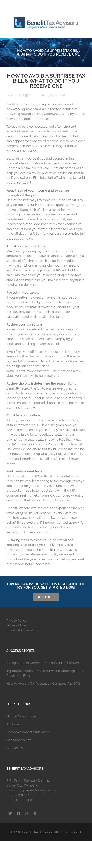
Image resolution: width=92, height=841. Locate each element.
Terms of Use (16, 625)
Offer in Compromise (21, 716)
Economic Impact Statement (27, 732)
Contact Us (14, 748)
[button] (46, 10)
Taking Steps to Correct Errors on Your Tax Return (42, 663)
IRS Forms (14, 724)
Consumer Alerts (18, 740)
